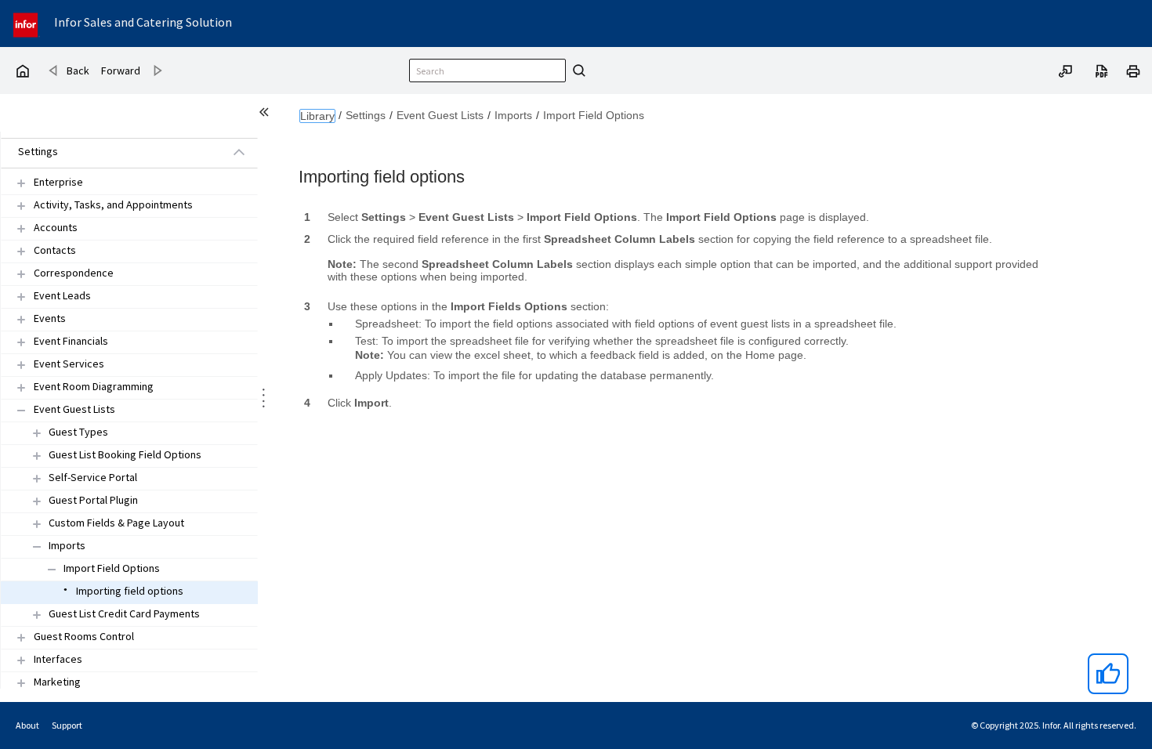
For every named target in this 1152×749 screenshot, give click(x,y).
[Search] (576, 70)
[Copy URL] (1066, 69)
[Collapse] (21, 410)
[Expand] (21, 183)
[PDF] (1101, 69)
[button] (111, 152)
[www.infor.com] (27, 23)
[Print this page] (1133, 69)
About (27, 725)
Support (67, 725)
